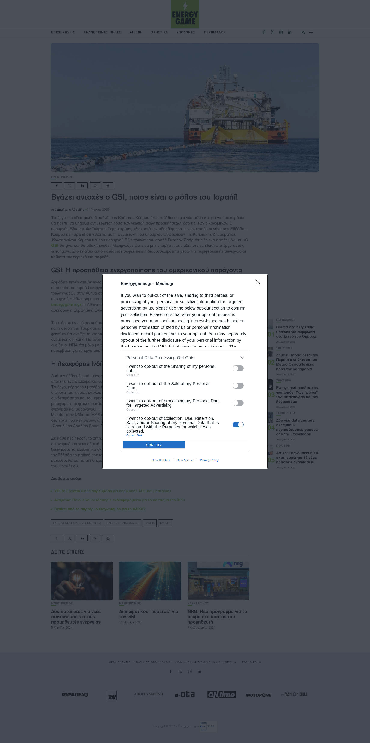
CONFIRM (154, 444)
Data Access (185, 460)
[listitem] (185, 357)
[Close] (259, 283)
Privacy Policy (209, 460)
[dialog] (185, 371)
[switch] (238, 368)
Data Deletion (161, 460)
